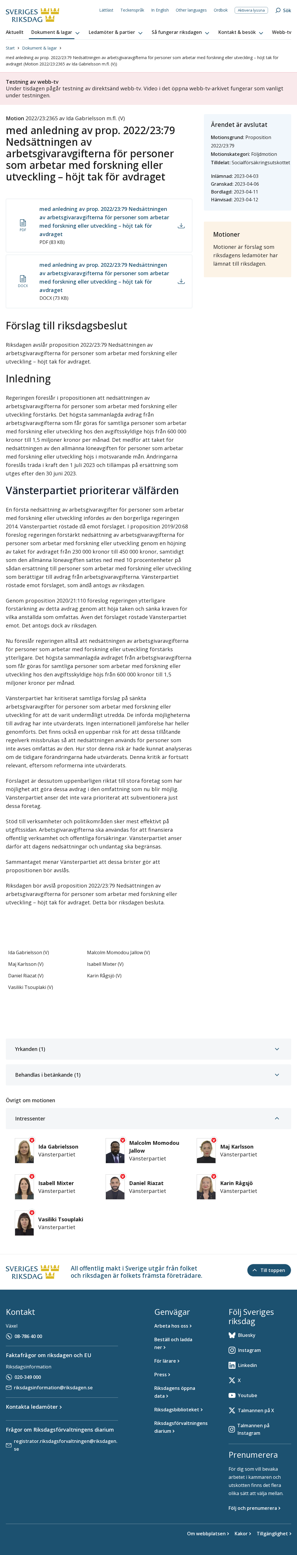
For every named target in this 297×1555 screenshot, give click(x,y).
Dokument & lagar (39, 48)
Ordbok (221, 10)
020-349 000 (28, 1377)
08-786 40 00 (28, 1336)
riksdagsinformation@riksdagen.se (53, 1387)
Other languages (191, 10)
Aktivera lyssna (251, 10)
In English (160, 10)
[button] (56, 32)
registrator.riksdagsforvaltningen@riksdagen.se (65, 1445)
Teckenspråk (132, 10)
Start (10, 48)
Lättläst (106, 10)
